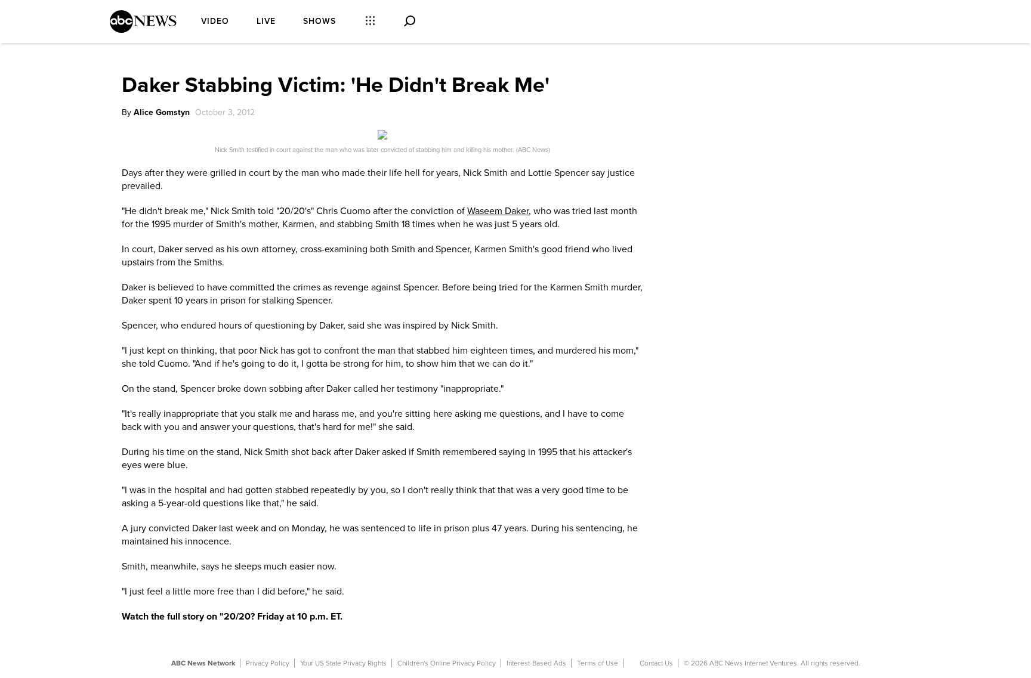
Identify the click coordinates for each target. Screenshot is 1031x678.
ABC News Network (203, 663)
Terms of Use (597, 663)
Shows (319, 21)
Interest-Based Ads (536, 663)
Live (266, 21)
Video (215, 21)
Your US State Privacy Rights (343, 663)
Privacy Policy (267, 663)
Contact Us (656, 663)
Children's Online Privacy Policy (446, 663)
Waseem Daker (498, 211)
